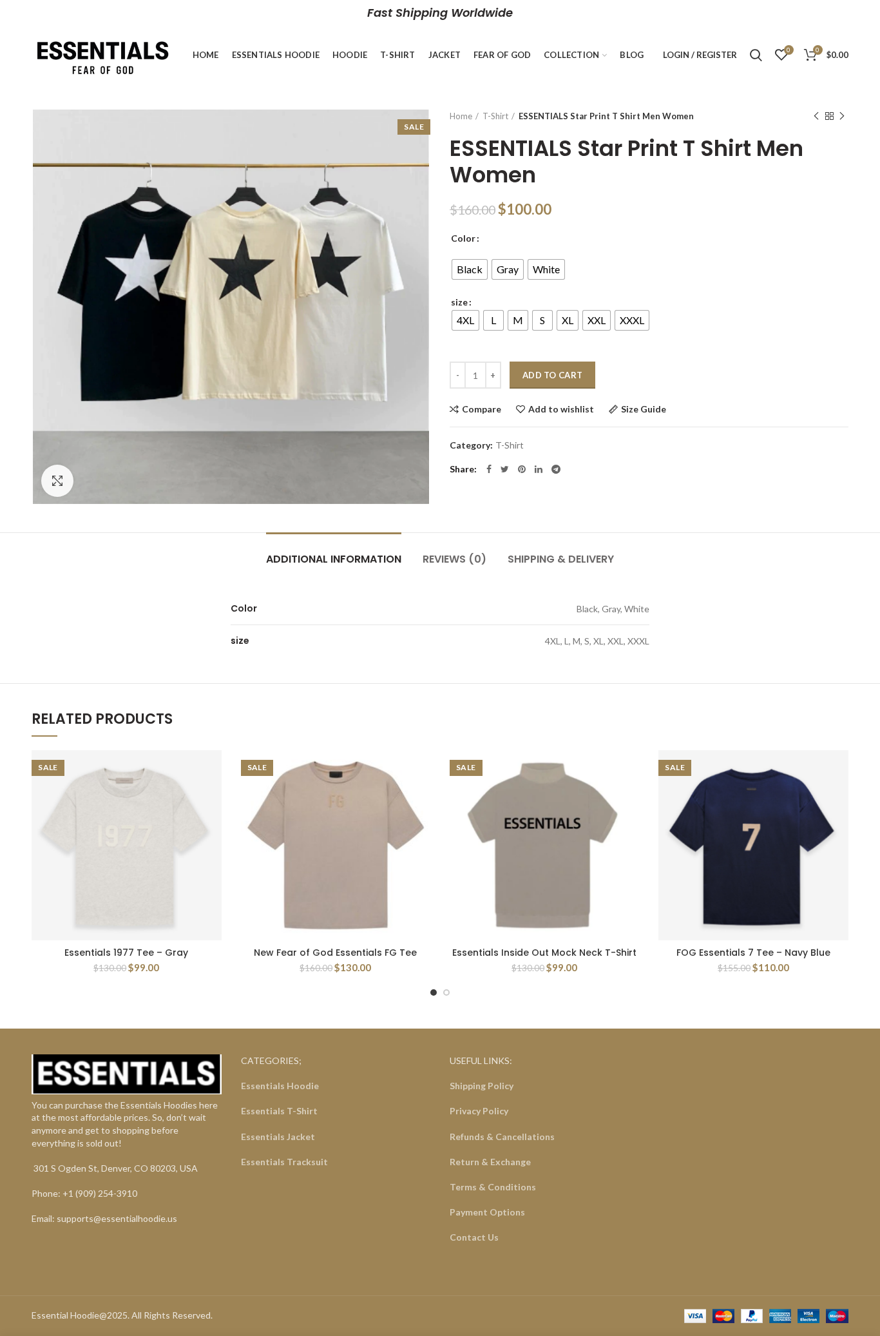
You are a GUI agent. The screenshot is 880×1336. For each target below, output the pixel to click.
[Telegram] (556, 469)
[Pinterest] (521, 469)
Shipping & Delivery (561, 559)
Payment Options (487, 1211)
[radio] (469, 269)
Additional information (333, 559)
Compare (481, 409)
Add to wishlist (561, 409)
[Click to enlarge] (57, 481)
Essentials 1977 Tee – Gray (126, 952)
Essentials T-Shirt (279, 1110)
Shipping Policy (481, 1085)
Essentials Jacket (278, 1136)
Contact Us (474, 1237)
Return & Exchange (490, 1161)
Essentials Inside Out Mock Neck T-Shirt (544, 952)
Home (461, 116)
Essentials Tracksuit (284, 1161)
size (459, 301)
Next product (842, 116)
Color (463, 238)
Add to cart (552, 375)
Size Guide (643, 409)
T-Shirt (495, 116)
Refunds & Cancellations (502, 1136)
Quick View (212, 800)
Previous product (816, 116)
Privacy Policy (479, 1110)
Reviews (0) (454, 559)
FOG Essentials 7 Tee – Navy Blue (753, 952)
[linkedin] (538, 469)
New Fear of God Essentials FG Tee (335, 952)
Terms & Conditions (493, 1186)
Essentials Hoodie (280, 1085)
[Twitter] (504, 469)
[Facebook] (489, 469)
